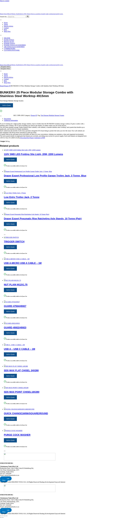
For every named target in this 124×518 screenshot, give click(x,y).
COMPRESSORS (9, 48)
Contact (6, 28)
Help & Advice (8, 26)
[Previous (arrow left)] (1, 517)
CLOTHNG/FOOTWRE (12, 50)
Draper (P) (7, 86)
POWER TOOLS (9, 43)
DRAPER (7, 38)
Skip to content (4, 1)
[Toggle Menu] (1, 35)
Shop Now (7, 31)
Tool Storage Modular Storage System (52, 115)
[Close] (4, 170)
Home (6, 23)
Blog (5, 29)
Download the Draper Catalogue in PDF (32, 138)
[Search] (27, 16)
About (6, 24)
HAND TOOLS (9, 40)
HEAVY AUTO (9, 41)
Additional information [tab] (11, 120)
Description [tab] (7, 119)
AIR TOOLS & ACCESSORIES (14, 47)
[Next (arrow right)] (2, 517)
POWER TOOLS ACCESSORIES (15, 45)
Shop (3, 480)
